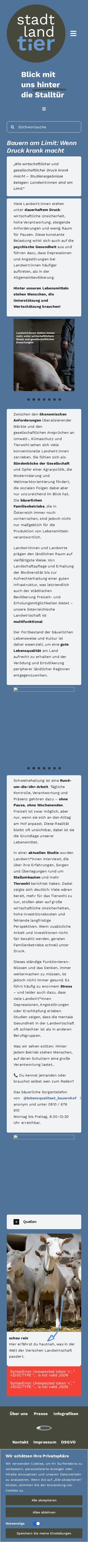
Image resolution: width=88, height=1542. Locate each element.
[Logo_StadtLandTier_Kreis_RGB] (36, 6)
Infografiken (65, 1413)
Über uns (19, 1413)
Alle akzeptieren (44, 1500)
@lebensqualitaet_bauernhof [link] (49, 1098)
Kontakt (20, 1442)
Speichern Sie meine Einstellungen (44, 1533)
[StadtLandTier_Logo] (44, 1428)
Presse (41, 1413)
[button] (44, 1222)
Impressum (44, 1442)
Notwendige (15, 1523)
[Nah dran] (83, 1453)
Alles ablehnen (44, 1512)
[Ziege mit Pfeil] (44, 1235)
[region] (44, 1495)
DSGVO (68, 1442)
